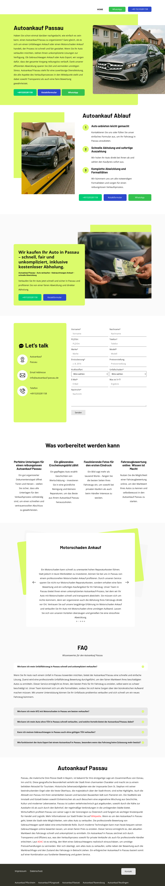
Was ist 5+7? (115, 379)
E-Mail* (74, 379)
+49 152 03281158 (140, 9)
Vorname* (76, 329)
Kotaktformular (49, 92)
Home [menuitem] (100, 9)
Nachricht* (76, 389)
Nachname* (115, 329)
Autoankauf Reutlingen (118, 872)
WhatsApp (117, 9)
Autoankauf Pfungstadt (48, 872)
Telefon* (113, 339)
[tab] (81, 656)
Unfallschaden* (117, 369)
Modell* (113, 349)
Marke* (74, 349)
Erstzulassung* (78, 359)
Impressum (20, 860)
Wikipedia (96, 805)
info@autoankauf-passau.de (44, 377)
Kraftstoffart (77, 369)
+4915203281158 (25, 92)
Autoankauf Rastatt (71, 872)
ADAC (40, 831)
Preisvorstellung (117, 359)
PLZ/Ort (74, 339)
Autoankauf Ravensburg (94, 872)
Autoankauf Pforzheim (25, 872)
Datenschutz (36, 860)
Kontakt (128, 860)
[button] (34, 577)
